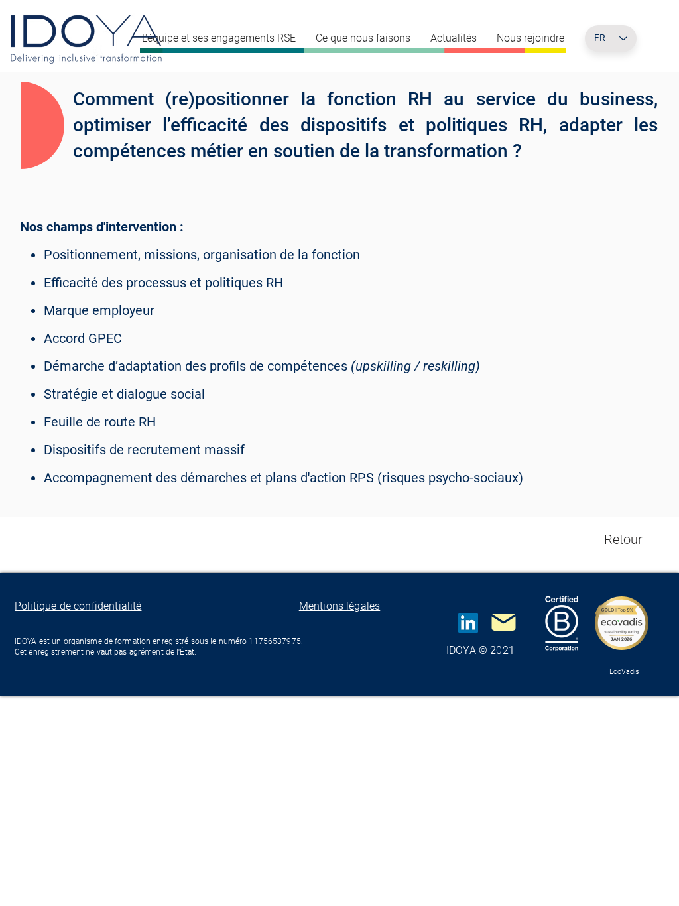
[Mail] (503, 623)
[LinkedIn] (468, 623)
